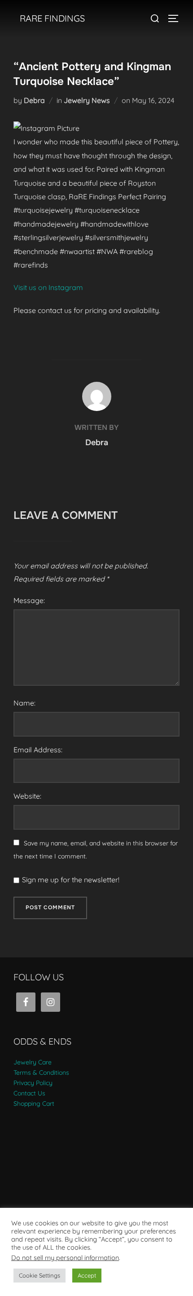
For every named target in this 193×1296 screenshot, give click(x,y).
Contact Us (29, 1093)
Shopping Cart (33, 1103)
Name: (24, 702)
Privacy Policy (33, 1083)
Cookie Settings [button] (39, 1275)
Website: (27, 795)
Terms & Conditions (41, 1072)
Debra (34, 100)
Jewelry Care (32, 1062)
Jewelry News (87, 100)
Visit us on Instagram (48, 287)
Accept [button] (87, 1275)
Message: (29, 600)
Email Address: (37, 749)
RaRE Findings (52, 18)
